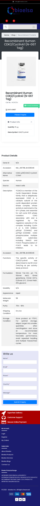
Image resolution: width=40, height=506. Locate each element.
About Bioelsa (6, 451)
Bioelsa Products (7, 455)
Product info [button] (14, 122)
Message (6, 393)
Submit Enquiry (20, 402)
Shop (13, 35)
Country (6, 384)
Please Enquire (20, 115)
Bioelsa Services (7, 458)
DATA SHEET (11, 110)
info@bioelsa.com (21, 2)
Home (6, 35)
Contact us (6, 465)
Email (5, 367)
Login (3, 434)
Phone (5, 376)
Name (5, 358)
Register (4, 437)
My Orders (5, 440)
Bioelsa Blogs (6, 461)
